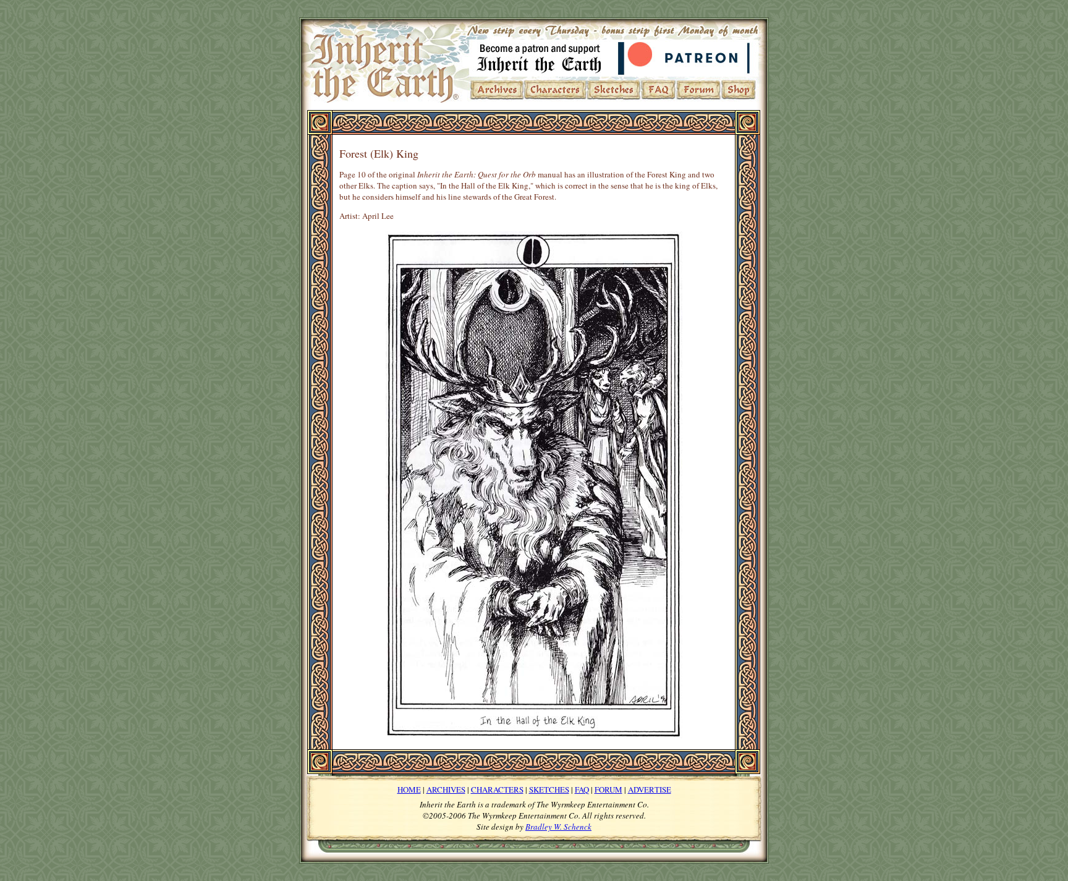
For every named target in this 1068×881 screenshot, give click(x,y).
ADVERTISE (649, 789)
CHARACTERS (497, 789)
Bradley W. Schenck (558, 826)
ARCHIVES (445, 789)
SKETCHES (549, 789)
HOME (409, 789)
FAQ (582, 789)
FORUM (608, 789)
